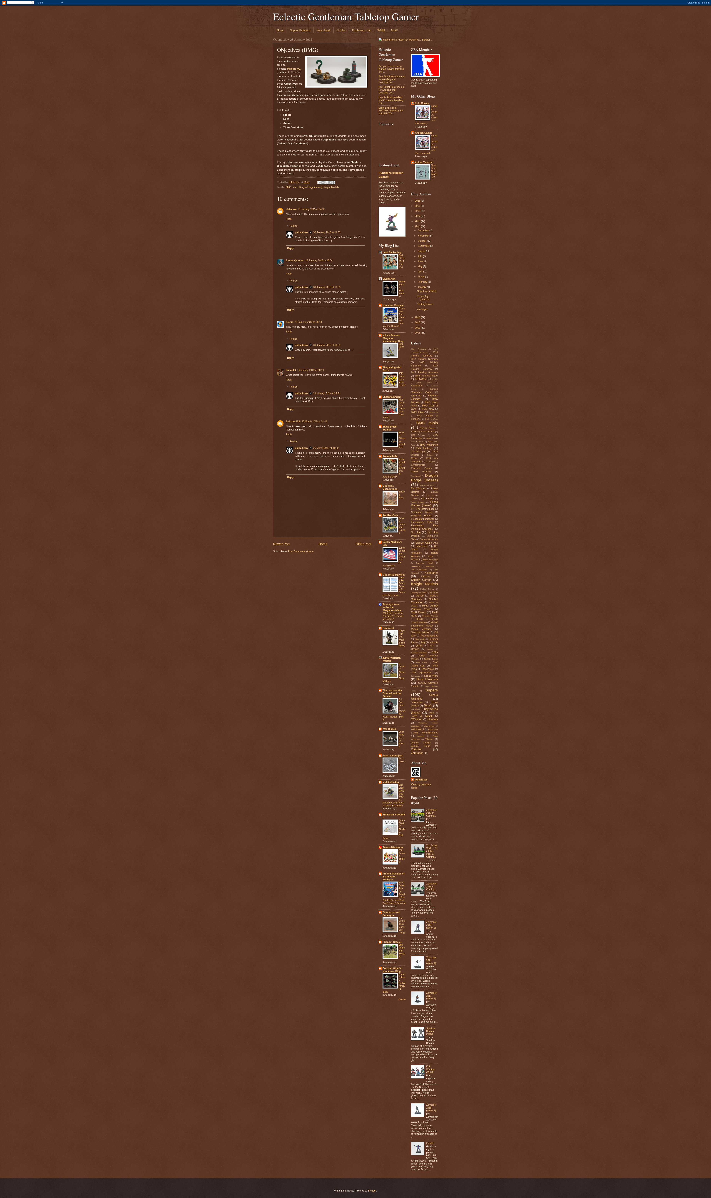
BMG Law (433, 412)
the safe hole (390, 456)
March (421, 276)
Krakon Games (427, 589)
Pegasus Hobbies (429, 636)
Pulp (423, 642)
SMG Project (428, 669)
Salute (430, 649)
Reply (289, 218)
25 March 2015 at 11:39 (325, 448)
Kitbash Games (423, 132)
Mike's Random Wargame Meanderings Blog (393, 338)
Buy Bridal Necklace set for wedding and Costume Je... (392, 79)
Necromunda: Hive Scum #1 (402, 289)
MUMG (419, 619)
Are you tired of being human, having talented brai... (391, 69)
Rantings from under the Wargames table (392, 607)
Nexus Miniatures (420, 632)
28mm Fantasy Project (426, 376)
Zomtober (417, 752)
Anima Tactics (424, 382)
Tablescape (417, 702)
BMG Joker (417, 412)
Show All (401, 999)
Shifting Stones (425, 304)
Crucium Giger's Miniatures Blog (392, 970)
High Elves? (401, 347)
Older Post (363, 544)
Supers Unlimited (300, 30)
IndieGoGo (415, 566)
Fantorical (388, 628)
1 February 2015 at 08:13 (310, 370)
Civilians (430, 455)
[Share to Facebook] (330, 182)
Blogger (372, 1190)
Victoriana (433, 719)
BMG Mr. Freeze (427, 428)
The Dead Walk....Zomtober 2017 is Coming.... (431, 851)
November (423, 235)
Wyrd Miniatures (430, 733)
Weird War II (417, 729)
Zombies (416, 749)
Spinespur (415, 676)
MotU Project (418, 612)
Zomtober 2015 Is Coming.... (431, 886)
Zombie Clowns (421, 743)
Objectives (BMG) (426, 291)
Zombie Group (420, 746)
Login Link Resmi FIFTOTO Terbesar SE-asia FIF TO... (391, 110)
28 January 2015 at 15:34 (319, 260)
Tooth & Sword (421, 716)
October (422, 240)
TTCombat (416, 719)
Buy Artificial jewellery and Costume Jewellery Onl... (391, 100)
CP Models (430, 462)
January (422, 287)
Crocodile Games (421, 468)
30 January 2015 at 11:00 (326, 232)
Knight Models (331, 187)
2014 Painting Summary (424, 359)
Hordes (414, 559)
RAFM (431, 646)
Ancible (435, 379)
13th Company (418, 349)
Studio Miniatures (427, 679)
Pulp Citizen (422, 103)
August (422, 251)
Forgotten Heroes (421, 516)
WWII (416, 733)
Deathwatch (416, 476)
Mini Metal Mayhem (394, 574)
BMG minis (292, 187)
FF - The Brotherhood (422, 508)
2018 (418, 211)
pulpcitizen (301, 232)
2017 (418, 216)
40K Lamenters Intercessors (402, 379)
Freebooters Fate (361, 30)
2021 (418, 200)
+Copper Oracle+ (392, 942)
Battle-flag (416, 396)
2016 (418, 221)
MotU (394, 30)
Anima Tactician (424, 162)
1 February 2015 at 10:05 (326, 393)
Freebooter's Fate (421, 522)
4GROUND (420, 379)
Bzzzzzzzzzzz (402, 761)
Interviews (430, 566)
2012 (418, 327)
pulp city (434, 642)
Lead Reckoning (392, 252)
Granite (430, 1143)
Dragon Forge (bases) (310, 187)
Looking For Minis (418, 593)
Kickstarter (431, 572)
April (420, 271)
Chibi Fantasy (424, 448)
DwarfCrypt (389, 278)
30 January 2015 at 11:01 (326, 287)
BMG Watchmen (429, 444)
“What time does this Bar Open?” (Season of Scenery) (393, 616)
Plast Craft (419, 639)
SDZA (435, 652)
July (420, 256)
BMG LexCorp (431, 419)
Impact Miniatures (430, 560)
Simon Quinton (295, 260)
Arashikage (417, 386)
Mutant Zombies (421, 629)
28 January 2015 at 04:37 (311, 209)
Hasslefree (421, 546)
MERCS (419, 596)
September (424, 245)
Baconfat (291, 370)
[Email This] (319, 182)
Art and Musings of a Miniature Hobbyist (393, 876)
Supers (431, 690)
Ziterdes (429, 739)
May (420, 266)
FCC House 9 (428, 498)
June (421, 261)
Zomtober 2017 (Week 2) (431, 925)
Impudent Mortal (424, 563)
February (423, 281)
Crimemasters (418, 465)
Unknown (291, 209)
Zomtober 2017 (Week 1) (431, 995)
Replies (294, 225)
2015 (418, 226)
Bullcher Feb (293, 421)
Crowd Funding (421, 471)
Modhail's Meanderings (390, 487)
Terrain (428, 705)
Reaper (415, 649)
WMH (381, 30)
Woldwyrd (422, 309)
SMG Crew (421, 662)
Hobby (430, 556)
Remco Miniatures (393, 847)
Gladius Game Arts (426, 542)
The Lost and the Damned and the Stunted (392, 693)
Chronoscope (418, 451)
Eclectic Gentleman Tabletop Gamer (346, 16)
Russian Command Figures (402, 525)
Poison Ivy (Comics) (423, 297)
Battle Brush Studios (390, 428)
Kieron (289, 322)
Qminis (419, 646)
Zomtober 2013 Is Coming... (431, 813)
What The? (433, 729)
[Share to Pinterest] (333, 182)
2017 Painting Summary (424, 372)
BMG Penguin (418, 435)
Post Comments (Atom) (300, 551)
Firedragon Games (421, 512)
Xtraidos (420, 736)
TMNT (431, 713)
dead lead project (392, 755)
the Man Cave (390, 515)
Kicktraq (425, 576)
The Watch (415, 709)
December (423, 230)
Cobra (414, 458)
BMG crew (428, 409)
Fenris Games (417, 502)
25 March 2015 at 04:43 (314, 421)
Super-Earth (324, 30)
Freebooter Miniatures (422, 518)
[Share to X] (326, 182)
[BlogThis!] (323, 182)
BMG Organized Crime (422, 431)
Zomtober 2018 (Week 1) (431, 1107)
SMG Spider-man (421, 672)
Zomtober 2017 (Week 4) (431, 960)
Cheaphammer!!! (392, 397)
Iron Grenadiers (419, 570)
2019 (418, 206)
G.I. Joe (341, 30)
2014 (418, 317)
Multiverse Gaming (430, 616)
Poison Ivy (293, 68)
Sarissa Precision (419, 652)
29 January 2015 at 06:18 (308, 322)
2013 (418, 322)
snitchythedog (391, 782)
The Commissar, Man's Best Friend (402, 925)
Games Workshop (429, 539)
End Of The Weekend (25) (402, 261)
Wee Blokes (389, 729)
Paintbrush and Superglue (391, 914)
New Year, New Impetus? (434, 171)
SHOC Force (431, 659)
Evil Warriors (418, 488)
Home (280, 30)
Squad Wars (431, 675)
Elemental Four (427, 485)
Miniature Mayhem (393, 305)
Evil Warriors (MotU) (430, 1069)
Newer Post (281, 544)
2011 (418, 332)
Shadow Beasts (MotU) (430, 1031)
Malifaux (433, 592)
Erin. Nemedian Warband (402, 951)
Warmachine (429, 726)
